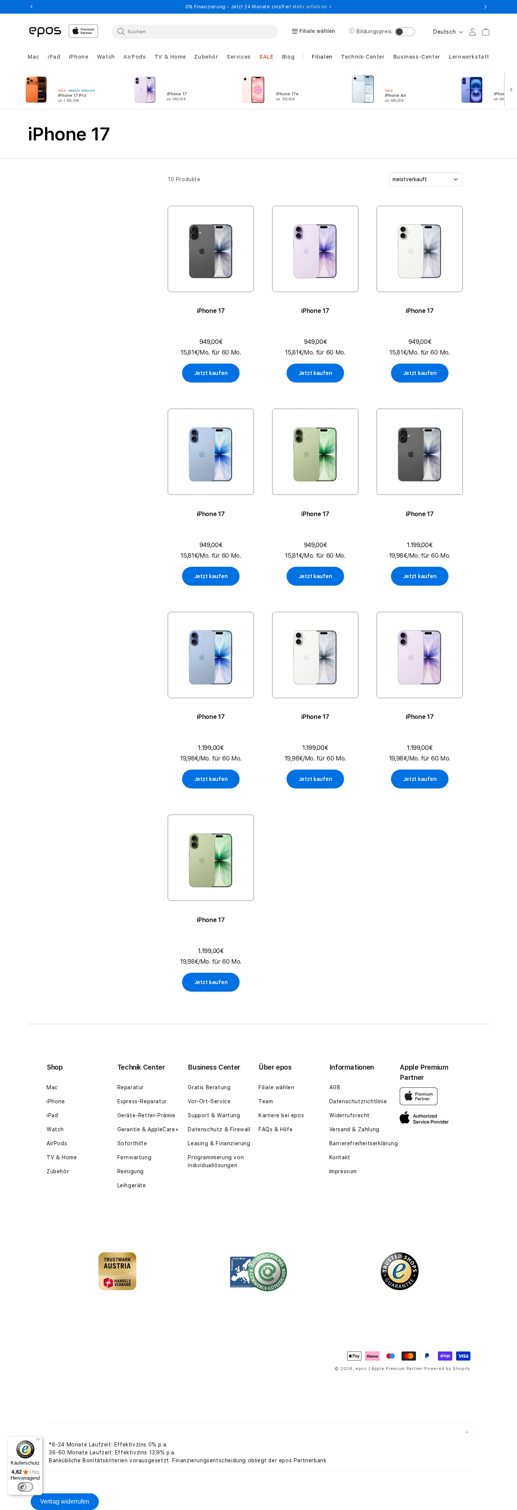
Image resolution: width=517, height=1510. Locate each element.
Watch (55, 1129)
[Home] (45, 31)
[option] (68, 89)
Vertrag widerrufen (64, 1501)
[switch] (25, 1486)
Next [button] (485, 7)
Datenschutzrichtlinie (358, 1101)
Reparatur (130, 1087)
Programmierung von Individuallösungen (216, 1161)
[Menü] (38, 1440)
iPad (52, 1115)
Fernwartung (134, 1157)
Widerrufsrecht (349, 1115)
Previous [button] (31, 7)
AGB (335, 1087)
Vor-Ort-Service (209, 1101)
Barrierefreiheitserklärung (363, 1143)
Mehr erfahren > (312, 6)
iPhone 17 (210, 310)
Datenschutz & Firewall (219, 1129)
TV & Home (62, 1157)
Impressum (343, 1171)
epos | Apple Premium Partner (389, 1368)
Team (265, 1101)
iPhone (56, 1101)
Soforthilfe (132, 1143)
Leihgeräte (131, 1185)
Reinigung (130, 1171)
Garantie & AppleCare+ (148, 1129)
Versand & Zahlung (354, 1129)
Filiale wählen (276, 1087)
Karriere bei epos (281, 1115)
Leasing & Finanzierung (219, 1143)
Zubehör (58, 1171)
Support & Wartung (214, 1115)
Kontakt (339, 1157)
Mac (52, 1087)
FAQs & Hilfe (275, 1129)
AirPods (57, 1143)
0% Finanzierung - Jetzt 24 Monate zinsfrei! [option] (258, 6)
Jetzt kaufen (211, 373)
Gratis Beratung (209, 1087)
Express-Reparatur (142, 1101)
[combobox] (195, 31)
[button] (33, 57)
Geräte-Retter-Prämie (146, 1115)
